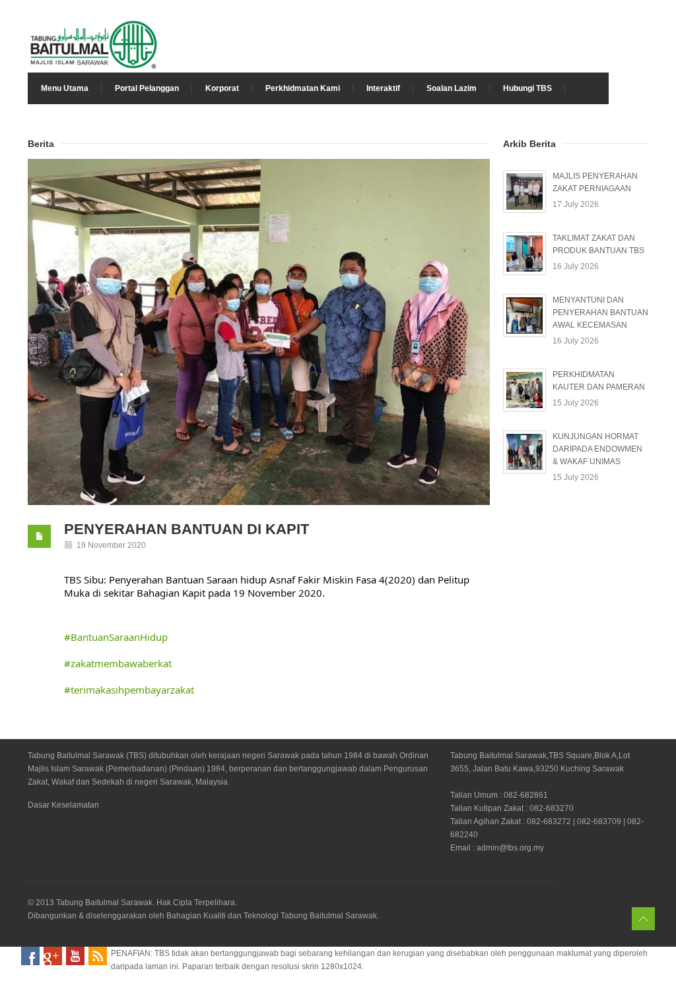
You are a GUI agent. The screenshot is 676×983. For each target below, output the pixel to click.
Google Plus (53, 956)
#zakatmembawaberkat (118, 663)
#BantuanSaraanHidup (116, 636)
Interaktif (383, 88)
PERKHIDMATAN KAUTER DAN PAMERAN (599, 381)
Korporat (222, 88)
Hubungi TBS (527, 88)
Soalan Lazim (451, 88)
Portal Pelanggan (147, 88)
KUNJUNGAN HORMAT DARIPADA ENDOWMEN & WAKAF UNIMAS (597, 449)
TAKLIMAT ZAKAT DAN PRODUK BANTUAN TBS (598, 244)
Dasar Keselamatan (63, 805)
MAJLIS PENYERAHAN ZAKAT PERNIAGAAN (595, 182)
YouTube (75, 956)
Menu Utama (64, 88)
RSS (97, 956)
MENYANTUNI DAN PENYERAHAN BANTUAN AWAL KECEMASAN (600, 312)
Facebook (30, 956)
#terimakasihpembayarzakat (129, 689)
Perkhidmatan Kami (302, 88)
